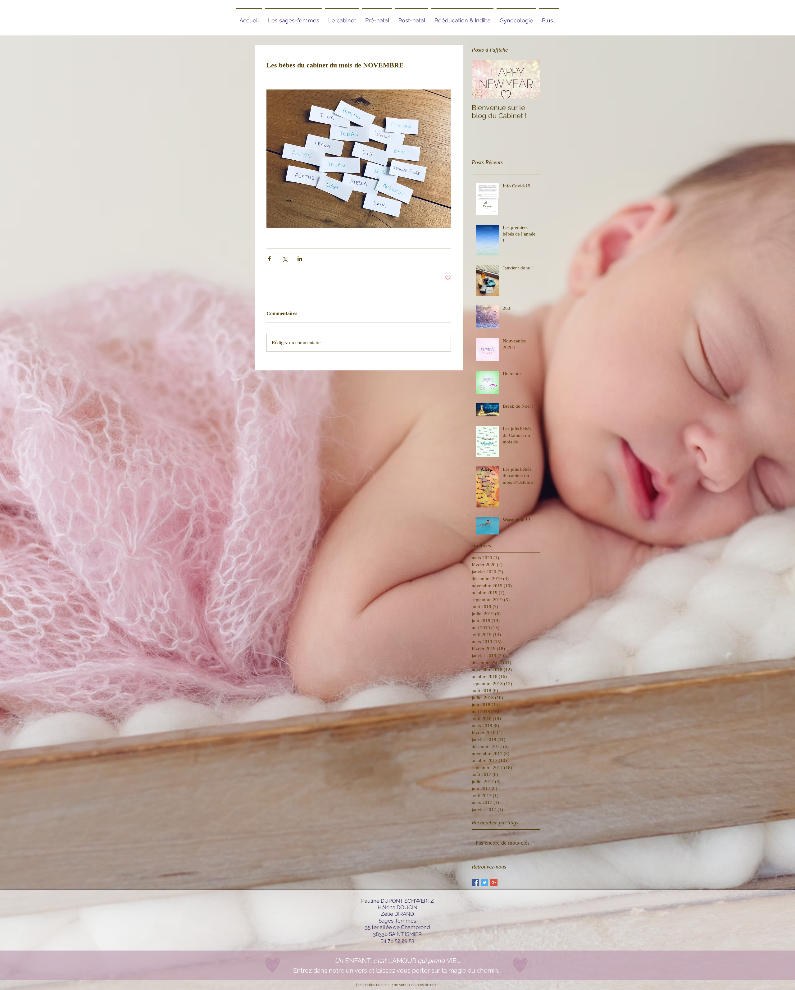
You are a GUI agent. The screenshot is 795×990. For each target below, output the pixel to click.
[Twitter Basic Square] (484, 882)
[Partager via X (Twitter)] (285, 259)
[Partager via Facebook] (269, 259)
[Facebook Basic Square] (475, 882)
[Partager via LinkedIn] (300, 259)
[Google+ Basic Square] (493, 882)
